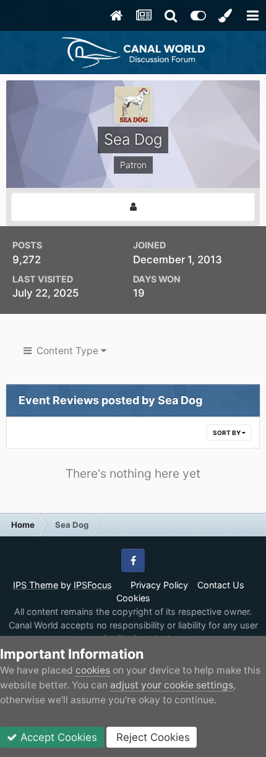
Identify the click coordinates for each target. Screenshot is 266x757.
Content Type (66, 351)
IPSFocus (93, 585)
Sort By (227, 432)
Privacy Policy (159, 585)
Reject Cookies (151, 737)
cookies (92, 670)
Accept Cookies (57, 737)
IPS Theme (35, 585)
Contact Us (220, 585)
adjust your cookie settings (171, 685)
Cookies (133, 598)
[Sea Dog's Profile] (133, 207)
